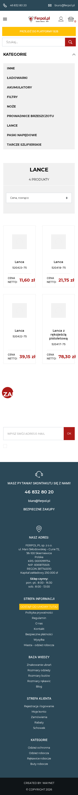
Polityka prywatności (39, 612)
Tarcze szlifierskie (24, 145)
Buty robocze (39, 764)
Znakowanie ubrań (39, 664)
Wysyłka (39, 639)
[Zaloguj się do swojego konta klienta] (61, 19)
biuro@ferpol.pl (39, 501)
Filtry (12, 97)
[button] (74, 54)
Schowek (39, 728)
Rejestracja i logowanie (39, 706)
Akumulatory (19, 87)
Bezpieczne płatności (39, 634)
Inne (11, 68)
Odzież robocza (39, 753)
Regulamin (39, 618)
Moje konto (39, 711)
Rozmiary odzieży (39, 670)
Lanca (19, 262)
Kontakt (39, 628)
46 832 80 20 (39, 492)
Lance (12, 125)
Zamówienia (39, 717)
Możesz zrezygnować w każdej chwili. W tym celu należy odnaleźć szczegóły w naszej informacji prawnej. (41, 447)
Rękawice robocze (39, 758)
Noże (11, 106)
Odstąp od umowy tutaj (39, 606)
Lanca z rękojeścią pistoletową (58, 334)
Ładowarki (17, 78)
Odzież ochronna (39, 747)
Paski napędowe (22, 135)
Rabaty (39, 722)
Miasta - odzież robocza (39, 645)
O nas (39, 623)
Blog (39, 686)
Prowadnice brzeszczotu (30, 116)
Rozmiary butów (39, 675)
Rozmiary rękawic (39, 681)
